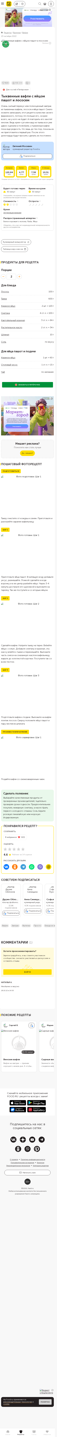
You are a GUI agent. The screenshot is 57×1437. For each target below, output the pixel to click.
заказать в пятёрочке (29, 385)
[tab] (7, 1432)
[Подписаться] (31, 1025)
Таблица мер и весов (13, 249)
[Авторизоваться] (51, 4)
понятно (45, 1402)
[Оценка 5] (23, 849)
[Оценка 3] (14, 849)
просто (37, 925)
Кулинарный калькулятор (14, 242)
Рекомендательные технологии (18, 1166)
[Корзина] (44, 4)
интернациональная (12, 213)
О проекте (14, 1159)
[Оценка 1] (5, 849)
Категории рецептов (41, 1166)
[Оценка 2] (9, 849)
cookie (6, 1404)
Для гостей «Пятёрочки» (17, 89)
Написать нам (29, 1173)
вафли (5, 925)
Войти (27, 972)
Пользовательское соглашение (22, 1163)
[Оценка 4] (18, 849)
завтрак (15, 925)
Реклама (45, 43)
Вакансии (40, 1163)
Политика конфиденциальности (33, 1159)
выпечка (26, 925)
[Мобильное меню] (2, 4)
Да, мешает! (27, 453)
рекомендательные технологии (17, 1402)
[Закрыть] (52, 1390)
